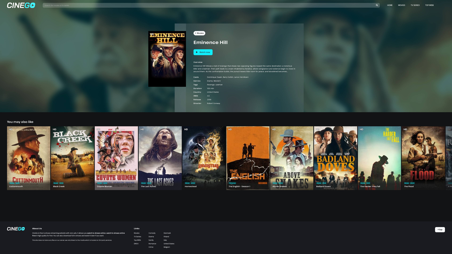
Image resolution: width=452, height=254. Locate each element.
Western (217, 81)
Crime (151, 247)
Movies (401, 5)
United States (213, 92)
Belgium (167, 247)
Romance (152, 243)
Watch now (205, 52)
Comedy (152, 233)
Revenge (211, 84)
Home (390, 5)
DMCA (136, 243)
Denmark (167, 233)
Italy (165, 240)
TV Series (415, 5)
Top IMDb (429, 5)
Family (151, 240)
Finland (166, 236)
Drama (210, 81)
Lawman (219, 84)
